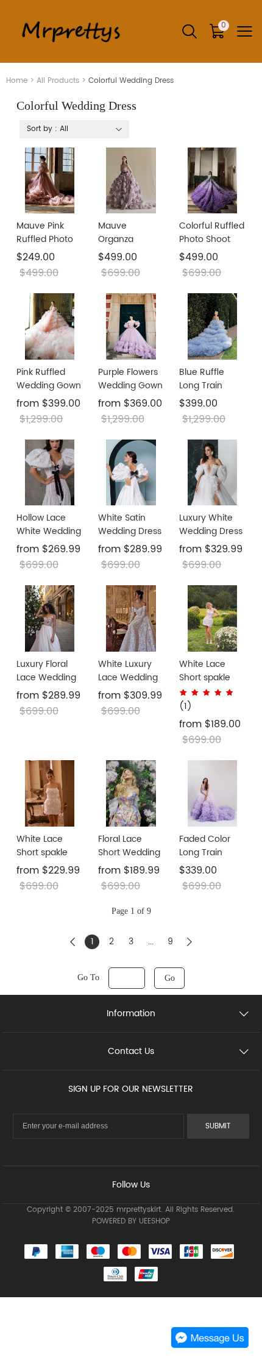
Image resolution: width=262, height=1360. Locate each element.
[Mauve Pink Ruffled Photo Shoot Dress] (49, 181)
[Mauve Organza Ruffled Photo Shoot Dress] (131, 181)
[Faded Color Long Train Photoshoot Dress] (212, 793)
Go (170, 978)
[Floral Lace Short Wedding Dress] (131, 793)
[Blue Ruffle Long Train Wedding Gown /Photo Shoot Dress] (212, 326)
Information (131, 1013)
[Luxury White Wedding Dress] (212, 473)
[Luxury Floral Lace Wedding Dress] (49, 618)
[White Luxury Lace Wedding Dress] (131, 618)
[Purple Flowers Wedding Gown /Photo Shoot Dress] (131, 326)
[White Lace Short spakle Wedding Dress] (212, 618)
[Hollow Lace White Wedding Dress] (49, 473)
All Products (58, 81)
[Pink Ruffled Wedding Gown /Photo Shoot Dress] (49, 326)
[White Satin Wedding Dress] (131, 473)
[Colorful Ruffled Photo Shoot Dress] (212, 181)
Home (16, 81)
